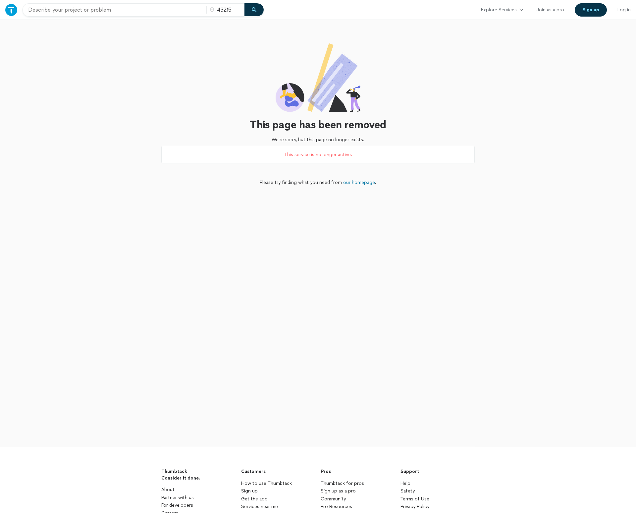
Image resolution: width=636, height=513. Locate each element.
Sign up (249, 491)
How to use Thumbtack (266, 483)
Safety (407, 491)
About (168, 489)
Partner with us (177, 497)
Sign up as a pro (338, 491)
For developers (177, 505)
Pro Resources (336, 506)
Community (333, 499)
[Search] (254, 10)
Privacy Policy (414, 506)
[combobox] (114, 10)
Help (405, 483)
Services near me (259, 506)
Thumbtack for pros (342, 483)
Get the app (254, 499)
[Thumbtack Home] (11, 10)
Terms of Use (414, 499)
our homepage (359, 182)
